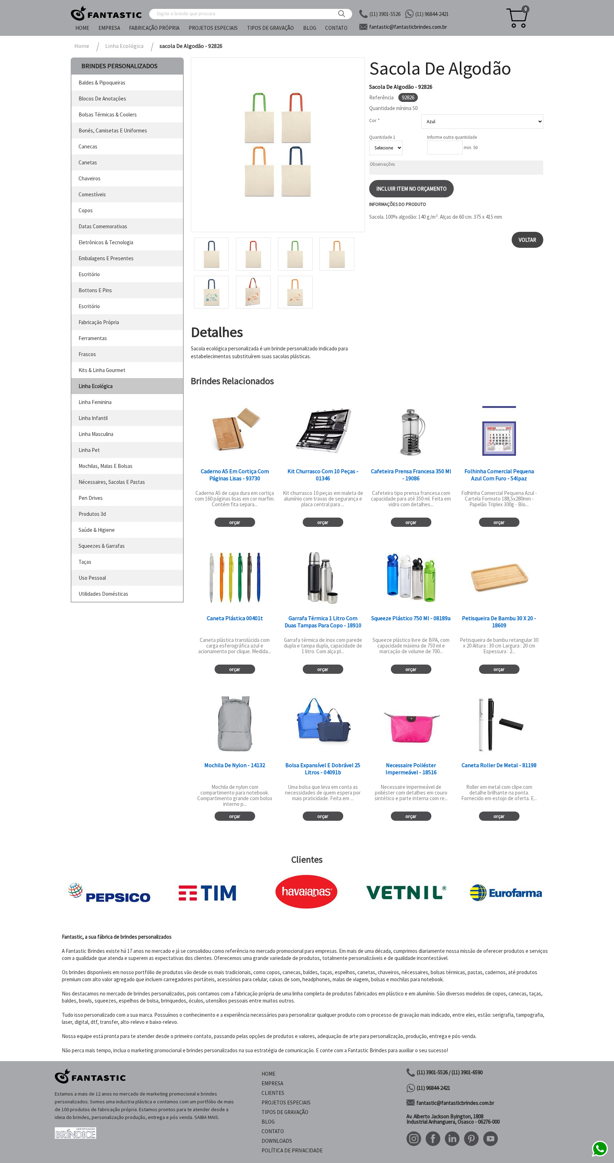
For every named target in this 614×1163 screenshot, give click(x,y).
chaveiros (90, 178)
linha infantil (93, 418)
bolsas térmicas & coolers (108, 114)
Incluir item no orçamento (411, 188)
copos (86, 210)
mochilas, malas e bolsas (106, 466)
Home (82, 27)
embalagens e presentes (106, 258)
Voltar (527, 239)
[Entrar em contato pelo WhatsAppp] (600, 1155)
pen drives (91, 498)
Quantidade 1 (382, 137)
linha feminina (95, 402)
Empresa (109, 27)
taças (85, 561)
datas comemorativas (103, 226)
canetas (88, 162)
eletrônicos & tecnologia (106, 242)
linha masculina (96, 434)
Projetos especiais (213, 27)
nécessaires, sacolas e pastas (112, 482)
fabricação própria (99, 322)
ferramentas (93, 338)
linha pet (89, 450)
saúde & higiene (97, 529)
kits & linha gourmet (102, 370)
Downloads (277, 1140)
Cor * (374, 120)
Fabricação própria (154, 27)
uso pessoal (92, 577)
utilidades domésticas (103, 593)
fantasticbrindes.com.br (408, 26)
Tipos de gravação (270, 27)
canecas (88, 146)
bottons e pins (95, 290)
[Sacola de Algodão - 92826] (278, 145)
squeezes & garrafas (102, 545)
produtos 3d (92, 513)
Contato (336, 27)
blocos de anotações (102, 98)
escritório (89, 274)
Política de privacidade (292, 1150)
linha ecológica (96, 386)
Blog (309, 27)
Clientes (273, 1093)
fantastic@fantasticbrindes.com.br (455, 1102)
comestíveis (92, 194)
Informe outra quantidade (452, 137)
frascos (87, 354)
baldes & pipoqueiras (102, 82)
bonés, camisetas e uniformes (113, 130)
